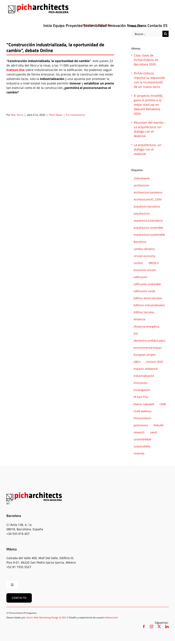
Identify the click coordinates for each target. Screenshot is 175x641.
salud (153, 432)
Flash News (55, 115)
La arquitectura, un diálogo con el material (147, 149)
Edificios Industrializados (149, 305)
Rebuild (158, 425)
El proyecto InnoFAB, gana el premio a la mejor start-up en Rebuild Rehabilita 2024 (148, 105)
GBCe (137, 362)
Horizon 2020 (154, 362)
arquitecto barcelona (147, 206)
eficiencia (139, 319)
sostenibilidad (142, 439)
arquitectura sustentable (149, 234)
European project (145, 355)
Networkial (111, 617)
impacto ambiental (146, 369)
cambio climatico (144, 249)
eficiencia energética (146, 326)
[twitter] (159, 626)
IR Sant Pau (141, 397)
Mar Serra (17, 115)
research (139, 432)
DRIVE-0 (154, 263)
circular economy (144, 256)
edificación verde (144, 291)
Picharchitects (142, 418)
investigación (142, 390)
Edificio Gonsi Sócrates (148, 298)
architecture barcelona (148, 192)
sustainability (142, 446)
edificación (140, 277)
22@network (142, 178)
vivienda (139, 453)
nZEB (162, 404)
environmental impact (148, 348)
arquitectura (141, 213)
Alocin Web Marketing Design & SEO (46, 617)
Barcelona (140, 242)
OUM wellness (143, 411)
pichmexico (141, 425)
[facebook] (144, 626)
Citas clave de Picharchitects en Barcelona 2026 (146, 59)
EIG (136, 333)
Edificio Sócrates (144, 312)
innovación (141, 383)
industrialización (144, 376)
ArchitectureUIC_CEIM (148, 199)
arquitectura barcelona (148, 220)
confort (138, 263)
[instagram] (151, 626)
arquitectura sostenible (148, 227)
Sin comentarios (75, 115)
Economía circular (145, 270)
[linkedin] (167, 626)
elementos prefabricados (149, 340)
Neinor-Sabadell (144, 404)
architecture (141, 185)
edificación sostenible (147, 284)
